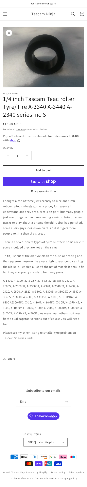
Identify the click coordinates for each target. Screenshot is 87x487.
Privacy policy (76, 472)
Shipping (20, 129)
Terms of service (22, 478)
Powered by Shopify (36, 472)
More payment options (43, 191)
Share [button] (11, 358)
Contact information (45, 478)
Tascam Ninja (18, 472)
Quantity (8, 148)
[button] (5, 13)
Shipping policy (68, 478)
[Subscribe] (66, 401)
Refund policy (58, 472)
